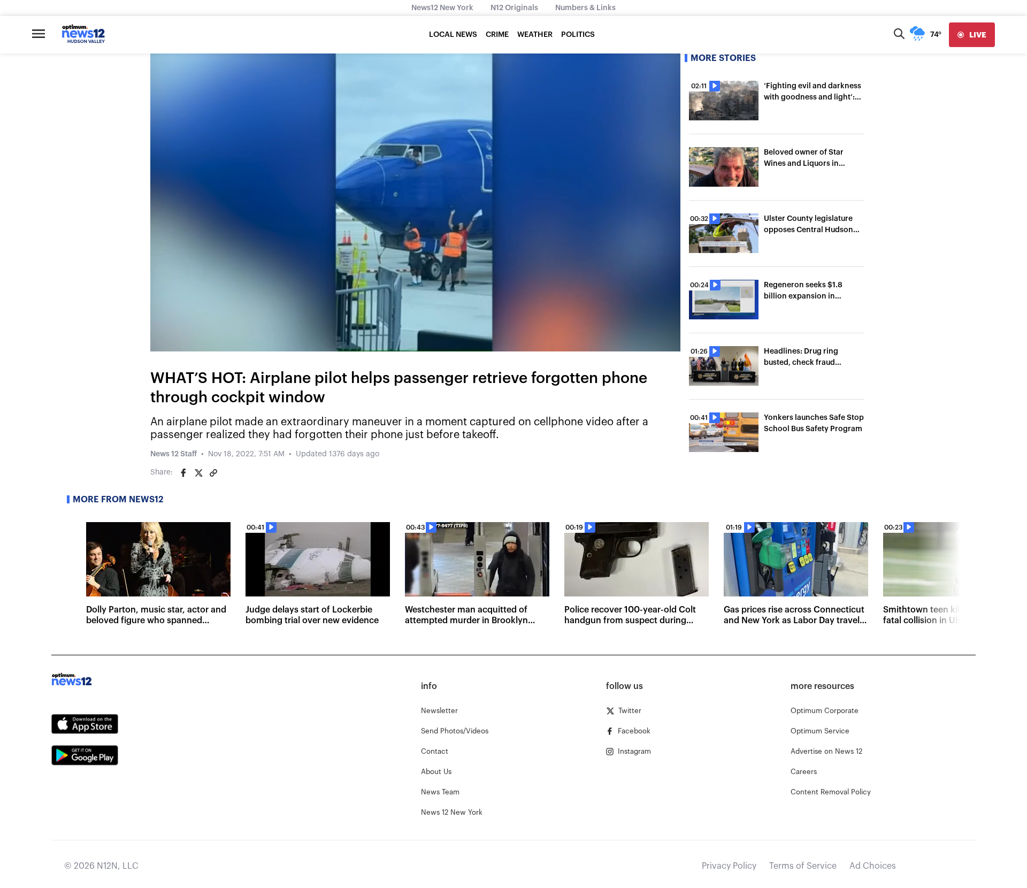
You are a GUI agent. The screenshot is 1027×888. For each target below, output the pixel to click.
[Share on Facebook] (183, 473)
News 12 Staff (173, 454)
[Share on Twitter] (198, 473)
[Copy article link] (213, 473)
